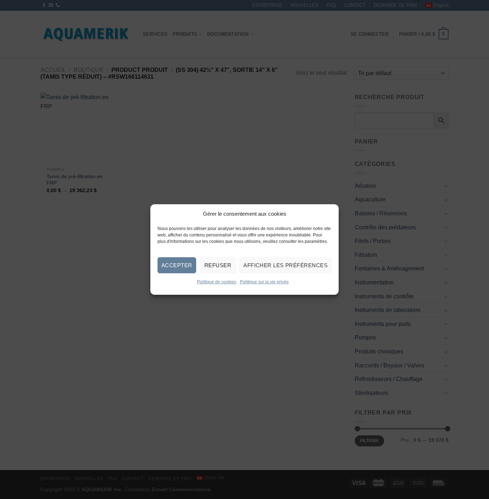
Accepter (176, 265)
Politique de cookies (216, 281)
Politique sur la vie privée (264, 281)
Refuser (217, 265)
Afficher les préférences (285, 265)
